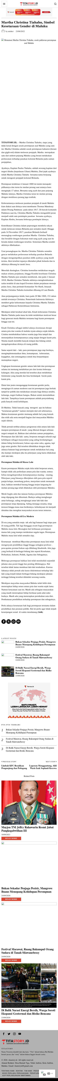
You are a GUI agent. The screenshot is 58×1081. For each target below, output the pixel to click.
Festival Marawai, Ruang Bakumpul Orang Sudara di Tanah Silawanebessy (33, 656)
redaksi (11, 31)
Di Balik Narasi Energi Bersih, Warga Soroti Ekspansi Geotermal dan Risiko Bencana (33, 670)
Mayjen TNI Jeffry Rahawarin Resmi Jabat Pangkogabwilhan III (27, 829)
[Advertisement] (29, 110)
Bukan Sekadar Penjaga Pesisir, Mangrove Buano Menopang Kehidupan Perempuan (35, 643)
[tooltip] (3, 621)
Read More (11, 838)
